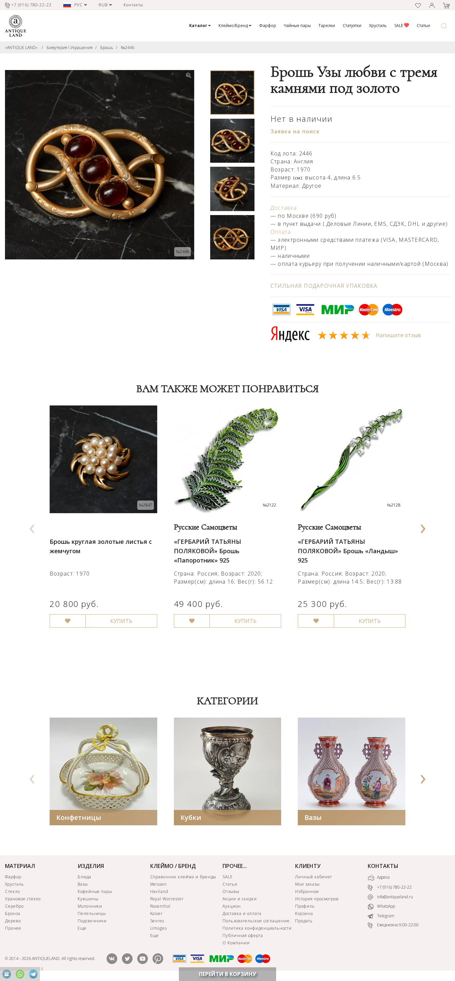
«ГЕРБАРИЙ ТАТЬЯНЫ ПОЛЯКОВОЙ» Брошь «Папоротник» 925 (207, 551)
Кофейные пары (95, 891)
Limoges (158, 928)
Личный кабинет (313, 877)
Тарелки (326, 25)
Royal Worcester (167, 899)
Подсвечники (92, 921)
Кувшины (88, 899)
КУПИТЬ (121, 621)
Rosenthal (160, 906)
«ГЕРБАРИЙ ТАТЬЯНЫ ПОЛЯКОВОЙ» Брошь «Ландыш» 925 (348, 551)
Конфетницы (78, 817)
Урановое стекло (23, 899)
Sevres (157, 921)
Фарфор (267, 25)
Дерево (13, 921)
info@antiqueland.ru (394, 897)
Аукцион (232, 906)
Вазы (313, 817)
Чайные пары (297, 25)
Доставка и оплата (242, 913)
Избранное (307, 891)
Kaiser (156, 913)
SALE (399, 25)
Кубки (191, 817)
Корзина (304, 913)
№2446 (127, 47)
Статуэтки (352, 25)
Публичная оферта (243, 935)
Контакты (134, 5)
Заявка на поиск (295, 131)
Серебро (14, 906)
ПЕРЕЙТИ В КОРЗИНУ (227, 974)
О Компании (236, 943)
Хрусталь (378, 25)
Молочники (90, 906)
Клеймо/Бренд (234, 25)
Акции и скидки (239, 899)
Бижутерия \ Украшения (70, 47)
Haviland (159, 891)
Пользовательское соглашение (256, 921)
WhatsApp (385, 906)
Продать (304, 921)
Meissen (158, 884)
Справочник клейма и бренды (183, 877)
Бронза (12, 913)
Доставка (283, 207)
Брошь (106, 47)
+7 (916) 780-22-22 (394, 887)
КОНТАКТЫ (383, 866)
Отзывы (231, 891)
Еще (82, 928)
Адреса (383, 877)
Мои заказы (307, 884)
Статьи (423, 25)
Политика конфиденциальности (257, 928)
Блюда (84, 877)
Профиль (305, 906)
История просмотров (317, 899)
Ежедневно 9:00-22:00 (397, 925)
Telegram (385, 916)
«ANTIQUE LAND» (21, 47)
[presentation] (32, 527)
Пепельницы (92, 913)
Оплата (280, 231)
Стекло (12, 891)
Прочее (13, 928)
